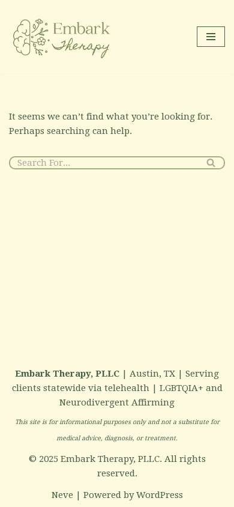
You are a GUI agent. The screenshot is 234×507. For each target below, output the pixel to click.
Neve (62, 495)
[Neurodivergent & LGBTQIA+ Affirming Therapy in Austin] (62, 36)
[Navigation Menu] (211, 36)
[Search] (211, 162)
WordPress (159, 495)
